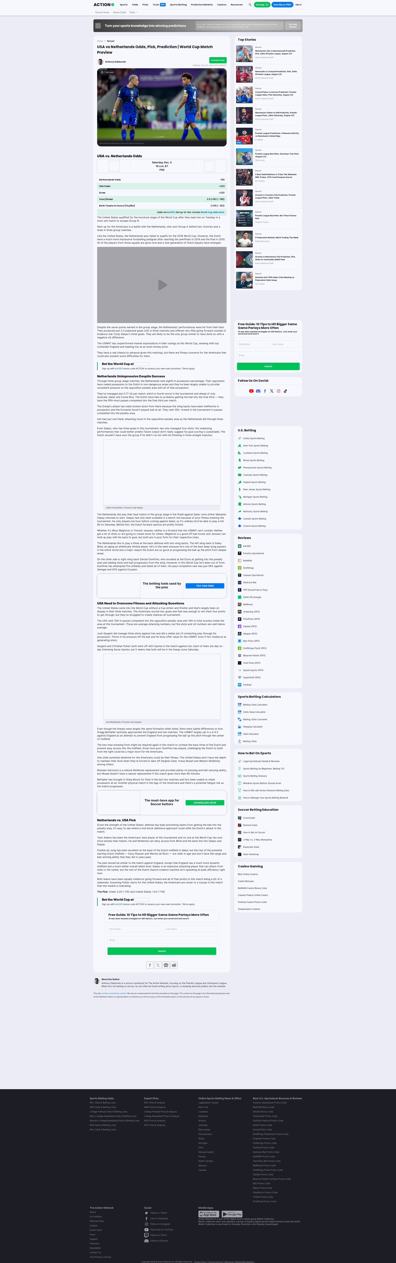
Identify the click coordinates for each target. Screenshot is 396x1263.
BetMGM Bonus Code (263, 1107)
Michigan (202, 1143)
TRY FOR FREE (205, 585)
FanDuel (247, 684)
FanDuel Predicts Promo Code (268, 1120)
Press (92, 1234)
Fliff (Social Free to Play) (255, 589)
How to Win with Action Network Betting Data (266, 790)
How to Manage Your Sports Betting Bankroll (265, 797)
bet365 (170, 212)
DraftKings (248, 567)
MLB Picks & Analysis (154, 1120)
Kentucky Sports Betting (255, 511)
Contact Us (95, 1252)
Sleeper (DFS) (250, 633)
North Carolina (205, 1161)
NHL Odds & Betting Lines (103, 1129)
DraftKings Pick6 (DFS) (255, 648)
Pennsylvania (205, 1134)
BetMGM (247, 560)
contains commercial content (113, 993)
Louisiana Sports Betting (255, 452)
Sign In (298, 4)
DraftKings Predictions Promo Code (270, 1134)
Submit (162, 951)
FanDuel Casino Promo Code (252, 902)
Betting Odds (250, 741)
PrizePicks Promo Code (264, 1201)
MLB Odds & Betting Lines (103, 1125)
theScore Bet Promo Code (266, 1152)
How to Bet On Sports (254, 753)
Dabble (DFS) (250, 626)
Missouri (202, 1165)
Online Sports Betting (254, 438)
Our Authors (96, 1216)
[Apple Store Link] (208, 1214)
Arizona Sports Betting (254, 504)
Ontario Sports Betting (254, 526)
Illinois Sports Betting (253, 460)
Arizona (202, 1120)
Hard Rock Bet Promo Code (267, 1161)
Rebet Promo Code (262, 1188)
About (93, 1212)
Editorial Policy (97, 1221)
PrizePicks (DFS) (251, 619)
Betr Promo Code (261, 1183)
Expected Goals (251, 847)
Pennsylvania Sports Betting (257, 467)
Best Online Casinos (248, 874)
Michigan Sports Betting (255, 496)
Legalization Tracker (208, 1102)
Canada (202, 1170)
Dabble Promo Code (263, 1174)
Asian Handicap (251, 854)
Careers (94, 1225)
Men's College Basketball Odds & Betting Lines (113, 1116)
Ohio (200, 1147)
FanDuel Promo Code (263, 1147)
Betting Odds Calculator (255, 704)
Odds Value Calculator (254, 712)
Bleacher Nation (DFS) (254, 655)
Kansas (202, 1156)
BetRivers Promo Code (264, 1165)
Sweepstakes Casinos (249, 909)
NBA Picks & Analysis (154, 1107)
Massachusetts (206, 1152)
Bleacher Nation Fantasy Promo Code (272, 1179)
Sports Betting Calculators (259, 697)
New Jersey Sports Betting (256, 489)
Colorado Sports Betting (255, 474)
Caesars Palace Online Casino (253, 895)
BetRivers (248, 604)
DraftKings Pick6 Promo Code (268, 1170)
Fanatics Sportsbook (253, 553)
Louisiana (203, 1111)
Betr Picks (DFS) (251, 641)
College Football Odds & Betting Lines (108, 1111)
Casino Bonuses (246, 881)
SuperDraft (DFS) (252, 677)
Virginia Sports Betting (254, 482)
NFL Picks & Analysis (154, 1102)
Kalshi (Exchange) (252, 597)
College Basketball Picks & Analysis (161, 1116)
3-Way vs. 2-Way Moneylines (257, 839)
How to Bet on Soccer (254, 832)
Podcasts (94, 1243)
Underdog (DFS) (251, 611)
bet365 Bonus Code (263, 1111)
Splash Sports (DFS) (253, 670)
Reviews (244, 538)
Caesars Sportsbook (253, 575)
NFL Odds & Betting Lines (103, 1102)
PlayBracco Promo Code (265, 1192)
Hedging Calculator (253, 726)
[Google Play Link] (232, 1214)
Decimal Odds (250, 825)
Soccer (110, 41)
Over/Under (249, 817)
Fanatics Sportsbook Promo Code (270, 1102)
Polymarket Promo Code (265, 1116)
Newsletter (95, 1248)
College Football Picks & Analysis (160, 1111)
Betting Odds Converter (255, 719)
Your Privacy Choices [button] (100, 1257)
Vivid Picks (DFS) (251, 663)
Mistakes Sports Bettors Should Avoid (262, 783)
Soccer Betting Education (258, 810)
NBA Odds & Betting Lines (103, 1107)
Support (94, 1239)
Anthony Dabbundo (115, 61)
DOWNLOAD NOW (205, 802)
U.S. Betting (247, 430)
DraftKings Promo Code (265, 1143)
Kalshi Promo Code (262, 1125)
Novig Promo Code (262, 1129)
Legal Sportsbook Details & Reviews (261, 761)
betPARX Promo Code (264, 1156)
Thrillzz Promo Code (263, 1197)
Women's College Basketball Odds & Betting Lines (115, 1120)
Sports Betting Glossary (255, 776)
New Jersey (204, 1129)
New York (203, 1107)
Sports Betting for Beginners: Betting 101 (263, 768)
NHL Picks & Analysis (154, 1125)
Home (100, 41)
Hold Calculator (251, 734)
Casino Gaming (250, 866)
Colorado (203, 1125)
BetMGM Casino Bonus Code (252, 888)
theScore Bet (249, 582)
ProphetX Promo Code (264, 1138)
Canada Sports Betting (254, 518)
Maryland (203, 1116)
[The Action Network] (103, 4)
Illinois (201, 1138)
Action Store (96, 1230)
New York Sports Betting (255, 445)
